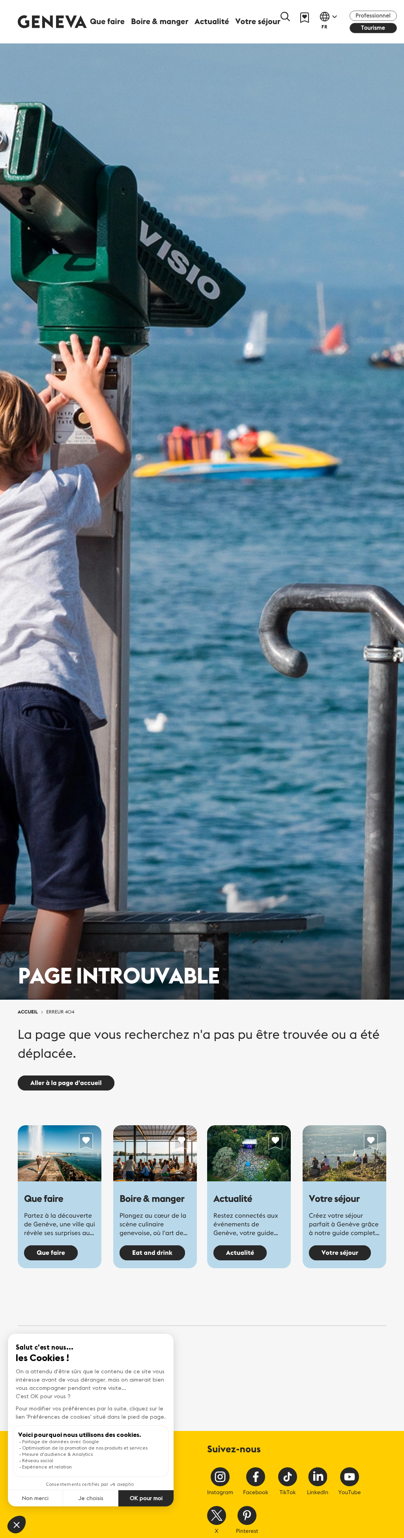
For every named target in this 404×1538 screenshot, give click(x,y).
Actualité (232, 1199)
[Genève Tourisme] (52, 21)
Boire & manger (152, 1199)
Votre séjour (334, 1199)
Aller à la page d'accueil (66, 1083)
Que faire (43, 1199)
